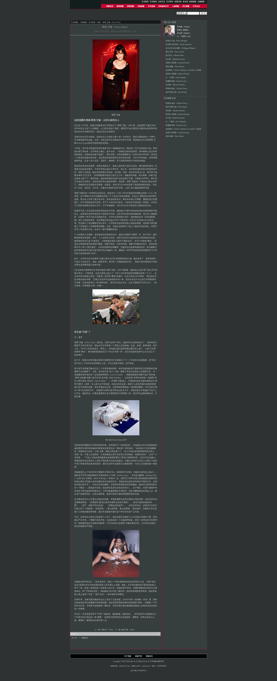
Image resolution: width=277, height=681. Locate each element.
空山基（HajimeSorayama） (187, 33)
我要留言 (85, 638)
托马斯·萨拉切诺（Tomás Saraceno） (179, 44)
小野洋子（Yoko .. (108, 630)
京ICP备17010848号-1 (138, 671)
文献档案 (140, 6)
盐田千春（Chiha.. (128, 630)
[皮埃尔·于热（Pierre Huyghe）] (169, 36)
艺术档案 (74, 22)
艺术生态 (196, 6)
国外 (99, 22)
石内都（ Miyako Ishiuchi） (187, 27)
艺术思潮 (151, 6)
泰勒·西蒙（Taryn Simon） (175, 66)
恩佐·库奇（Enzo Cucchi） (175, 52)
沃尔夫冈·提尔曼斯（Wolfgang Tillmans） (181, 48)
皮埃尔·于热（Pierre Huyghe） (177, 41)
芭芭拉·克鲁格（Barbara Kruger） (189, 30)
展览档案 (130, 6)
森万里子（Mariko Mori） (175, 55)
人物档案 (175, 6)
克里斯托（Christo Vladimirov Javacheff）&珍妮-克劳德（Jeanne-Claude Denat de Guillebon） (200, 70)
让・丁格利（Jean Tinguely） (188, 36)
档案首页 (109, 6)
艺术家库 (92, 22)
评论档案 (186, 6)
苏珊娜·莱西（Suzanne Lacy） (177, 81)
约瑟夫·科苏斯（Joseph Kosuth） (178, 63)
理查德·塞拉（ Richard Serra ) (176, 88)
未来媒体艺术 (163, 6)
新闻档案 (120, 6)
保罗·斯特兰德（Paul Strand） (177, 92)
